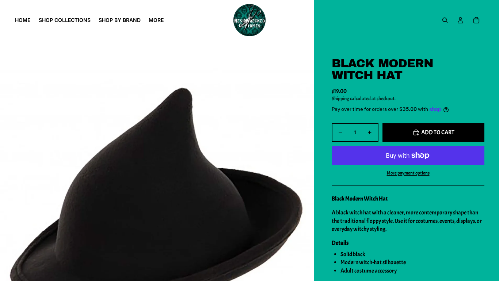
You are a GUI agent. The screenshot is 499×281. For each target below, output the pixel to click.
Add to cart (437, 132)
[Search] (445, 20)
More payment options (408, 173)
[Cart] (476, 20)
